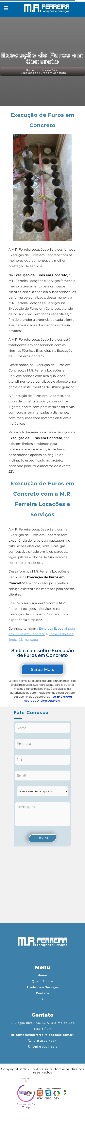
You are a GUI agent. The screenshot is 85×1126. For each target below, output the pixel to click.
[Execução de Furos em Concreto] (42, 187)
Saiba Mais (42, 669)
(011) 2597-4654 (44, 1041)
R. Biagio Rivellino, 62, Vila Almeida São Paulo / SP (42, 1026)
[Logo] (42, 942)
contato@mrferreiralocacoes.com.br (44, 1035)
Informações (48, 70)
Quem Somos (42, 981)
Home (30, 70)
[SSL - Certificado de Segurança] (65, 1094)
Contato (42, 993)
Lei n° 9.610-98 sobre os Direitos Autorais (48, 698)
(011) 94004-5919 (45, 1046)
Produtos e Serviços (42, 987)
